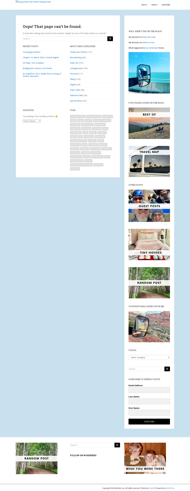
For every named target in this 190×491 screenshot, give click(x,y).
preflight (85, 152)
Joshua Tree (75, 144)
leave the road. (149, 37)
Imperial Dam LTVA (78, 140)
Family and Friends (78, 52)
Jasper (100, 140)
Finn (80, 136)
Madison (103, 144)
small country (76, 157)
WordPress (170, 488)
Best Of (88, 120)
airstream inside (93, 116)
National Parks (76, 95)
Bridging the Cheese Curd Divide (37, 68)
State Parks (75, 90)
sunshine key (98, 157)
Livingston (93, 144)
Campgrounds (76, 68)
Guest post (88, 136)
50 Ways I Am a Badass (33, 63)
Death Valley (76, 132)
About (144, 5)
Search (154, 5)
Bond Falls (75, 124)
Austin (73, 120)
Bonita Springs (87, 124)
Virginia (73, 84)
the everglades (77, 161)
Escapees (102, 132)
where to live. (149, 42)
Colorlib (152, 488)
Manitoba (74, 148)
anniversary (107, 116)
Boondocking (76, 57)
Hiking (72, 79)
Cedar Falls (75, 128)
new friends (95, 148)
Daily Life (74, 63)
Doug (85, 132)
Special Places (76, 100)
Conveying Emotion (31, 52)
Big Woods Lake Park (102, 120)
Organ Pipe (106, 148)
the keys (88, 161)
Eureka (73, 136)
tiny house (98, 165)
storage (87, 157)
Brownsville (100, 124)
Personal (74, 73)
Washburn (75, 169)
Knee (85, 144)
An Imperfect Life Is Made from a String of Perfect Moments (42, 74)
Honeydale (100, 136)
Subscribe (166, 5)
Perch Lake (75, 152)
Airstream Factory (78, 116)
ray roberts (95, 152)
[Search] (110, 38)
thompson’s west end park (81, 165)
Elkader (93, 132)
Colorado (96, 128)
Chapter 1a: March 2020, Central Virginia (41, 57)
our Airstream (152, 48)
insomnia (92, 140)
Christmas (86, 128)
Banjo (80, 120)
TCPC (107, 157)
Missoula (84, 148)
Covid (105, 128)
